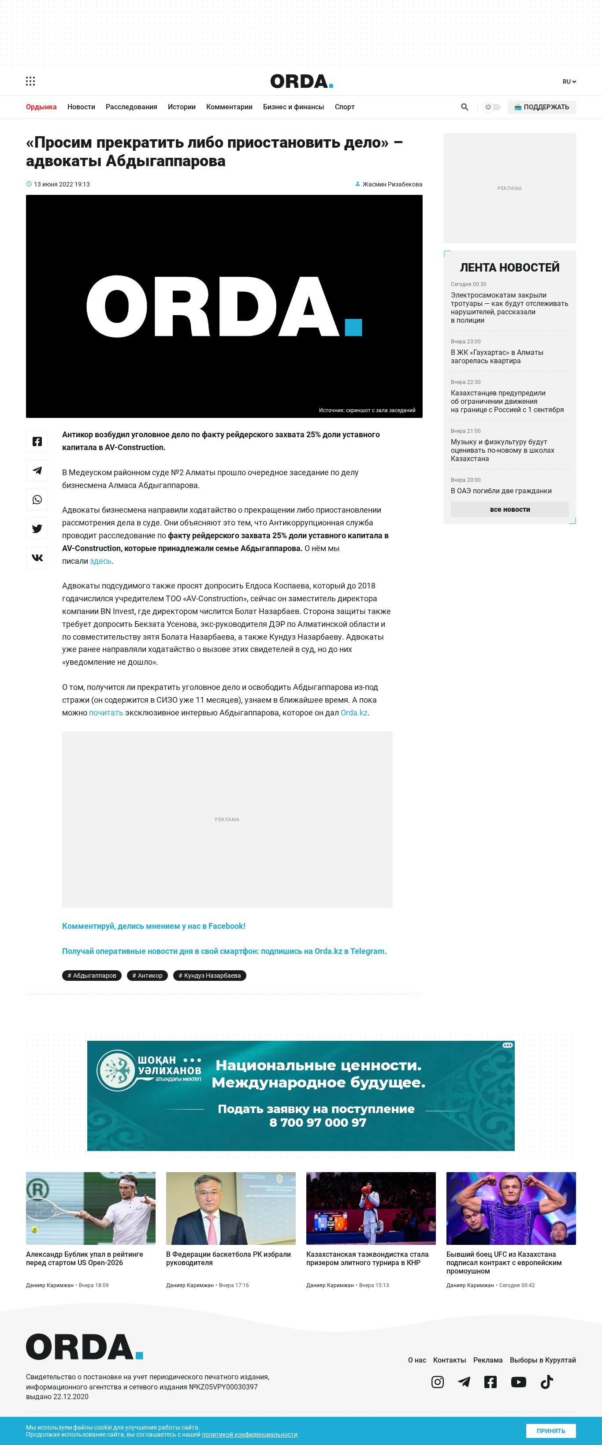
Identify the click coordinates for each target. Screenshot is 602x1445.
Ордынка (41, 107)
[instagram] (437, 1386)
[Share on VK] (37, 558)
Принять (551, 1430)
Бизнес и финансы (293, 107)
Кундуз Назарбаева (212, 975)
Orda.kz (354, 712)
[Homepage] (302, 81)
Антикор (150, 975)
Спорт (345, 107)
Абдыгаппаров (94, 975)
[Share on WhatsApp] (37, 499)
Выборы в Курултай (543, 1360)
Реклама (488, 1360)
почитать (106, 712)
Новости (81, 107)
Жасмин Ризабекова (393, 184)
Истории (182, 107)
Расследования (131, 107)
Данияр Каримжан (50, 1285)
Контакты (449, 1360)
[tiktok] (547, 1386)
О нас (417, 1360)
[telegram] (464, 1386)
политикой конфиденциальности (249, 1434)
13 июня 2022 (53, 184)
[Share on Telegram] (37, 470)
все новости (510, 509)
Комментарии (229, 107)
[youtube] (518, 1386)
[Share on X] (37, 529)
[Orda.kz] (84, 1368)
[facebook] (490, 1386)
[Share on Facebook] (37, 441)
